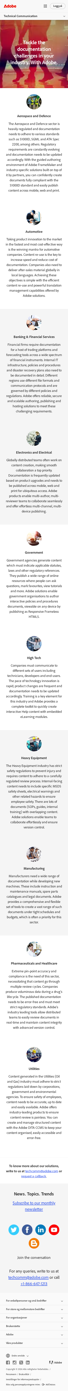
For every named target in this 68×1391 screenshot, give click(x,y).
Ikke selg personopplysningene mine (23, 1384)
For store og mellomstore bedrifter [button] (25, 1309)
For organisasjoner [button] (16, 1317)
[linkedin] (28, 1362)
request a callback (33, 1176)
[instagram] (14, 1362)
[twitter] (21, 1362)
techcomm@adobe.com (41, 1171)
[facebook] (8, 1362)
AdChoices (50, 1384)
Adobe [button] (9, 1334)
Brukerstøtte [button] (13, 1326)
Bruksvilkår (24, 1374)
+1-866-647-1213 (34, 1283)
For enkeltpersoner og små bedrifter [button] (26, 1300)
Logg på (57, 6)
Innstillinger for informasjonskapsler (22, 1379)
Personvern (11, 1374)
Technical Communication (20, 16)
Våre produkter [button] (14, 1343)
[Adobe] (10, 6)
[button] (45, 6)
